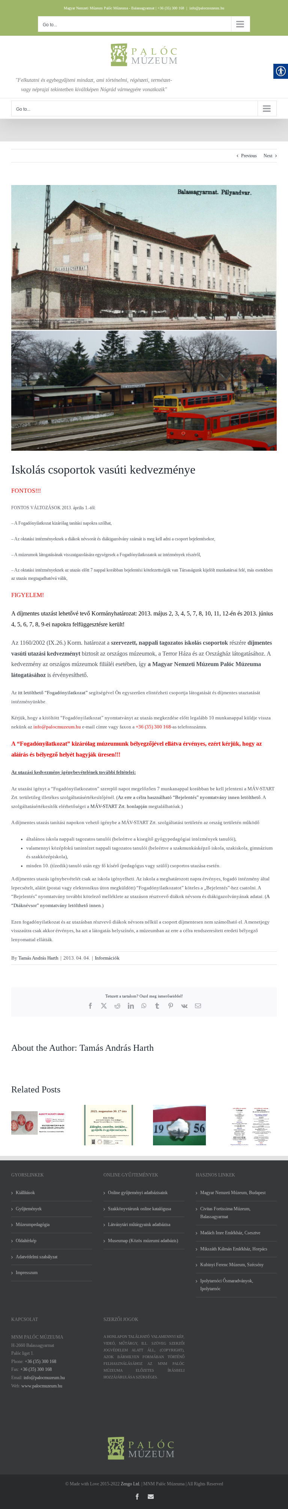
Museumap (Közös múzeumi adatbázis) (143, 1240)
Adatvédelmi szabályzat (36, 1256)
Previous (249, 155)
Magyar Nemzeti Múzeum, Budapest (233, 1192)
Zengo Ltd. (130, 1483)
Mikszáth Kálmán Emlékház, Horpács (233, 1249)
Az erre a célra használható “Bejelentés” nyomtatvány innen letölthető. (190, 797)
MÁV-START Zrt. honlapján (118, 806)
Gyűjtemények (29, 1208)
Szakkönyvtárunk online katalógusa (139, 1208)
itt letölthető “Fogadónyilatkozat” (53, 692)
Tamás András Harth (38, 958)
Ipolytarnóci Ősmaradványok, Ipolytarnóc (226, 1285)
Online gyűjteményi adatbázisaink (138, 1192)
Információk (107, 958)
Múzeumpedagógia (33, 1224)
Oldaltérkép (26, 1240)
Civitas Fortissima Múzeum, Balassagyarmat (225, 1213)
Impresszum (27, 1272)
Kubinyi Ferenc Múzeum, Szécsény (232, 1264)
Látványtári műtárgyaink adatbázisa (139, 1224)
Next (268, 155)
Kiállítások (25, 1192)
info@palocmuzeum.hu (206, 8)
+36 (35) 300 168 (40, 1361)
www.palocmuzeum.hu (41, 1386)
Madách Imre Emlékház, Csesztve (230, 1232)
